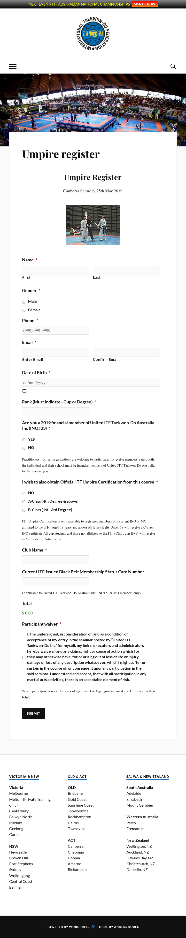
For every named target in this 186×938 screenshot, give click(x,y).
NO (31, 447)
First (26, 277)
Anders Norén (127, 927)
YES (31, 439)
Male (32, 301)
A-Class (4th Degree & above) (53, 501)
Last (97, 277)
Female (34, 310)
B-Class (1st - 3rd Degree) (50, 509)
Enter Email (32, 359)
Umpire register (61, 153)
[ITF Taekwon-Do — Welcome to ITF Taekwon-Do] (93, 33)
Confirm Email (106, 359)
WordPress (79, 927)
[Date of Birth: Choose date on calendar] (24, 390)
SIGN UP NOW (144, 4)
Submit (33, 713)
